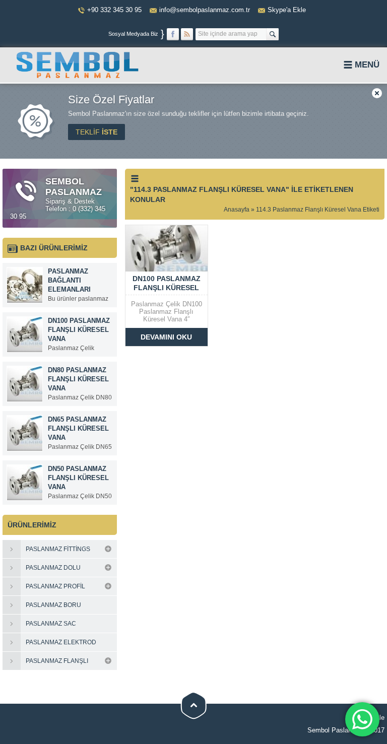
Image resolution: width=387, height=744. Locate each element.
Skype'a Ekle (287, 10)
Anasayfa (236, 209)
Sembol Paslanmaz (335, 730)
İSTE (96, 132)
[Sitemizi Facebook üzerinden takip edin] (173, 34)
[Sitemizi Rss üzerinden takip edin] (187, 34)
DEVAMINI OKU (166, 337)
